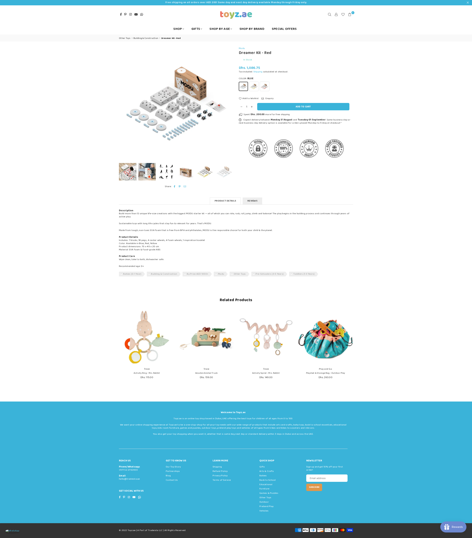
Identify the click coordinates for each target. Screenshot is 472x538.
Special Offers (284, 28)
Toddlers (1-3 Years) (304, 274)
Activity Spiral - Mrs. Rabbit (266, 373)
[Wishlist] (343, 14)
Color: (246, 78)
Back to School (267, 480)
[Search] (329, 14)
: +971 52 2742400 (129, 468)
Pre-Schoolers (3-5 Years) (270, 274)
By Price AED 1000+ (197, 274)
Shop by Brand (252, 28)
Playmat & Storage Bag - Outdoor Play (325, 373)
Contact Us (172, 480)
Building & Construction (164, 274)
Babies (263, 476)
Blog (168, 476)
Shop (177, 28)
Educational (265, 484)
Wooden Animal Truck (206, 373)
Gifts (195, 28)
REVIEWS (252, 201)
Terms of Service (222, 480)
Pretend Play (266, 506)
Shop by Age (219, 28)
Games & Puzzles (268, 493)
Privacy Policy (220, 476)
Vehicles (263, 511)
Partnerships (173, 471)
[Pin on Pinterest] (179, 186)
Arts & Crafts (266, 471)
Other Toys (240, 274)
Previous (122, 104)
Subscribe (314, 487)
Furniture (264, 489)
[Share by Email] (185, 186)
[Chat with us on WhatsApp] (12, 531)
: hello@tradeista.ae (129, 477)
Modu (242, 48)
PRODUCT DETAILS (225, 201)
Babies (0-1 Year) (132, 274)
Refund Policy (220, 471)
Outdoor (264, 502)
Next (230, 104)
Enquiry (269, 98)
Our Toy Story (173, 467)
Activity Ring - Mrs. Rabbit (147, 373)
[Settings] (336, 14)
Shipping (258, 72)
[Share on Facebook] (174, 186)
